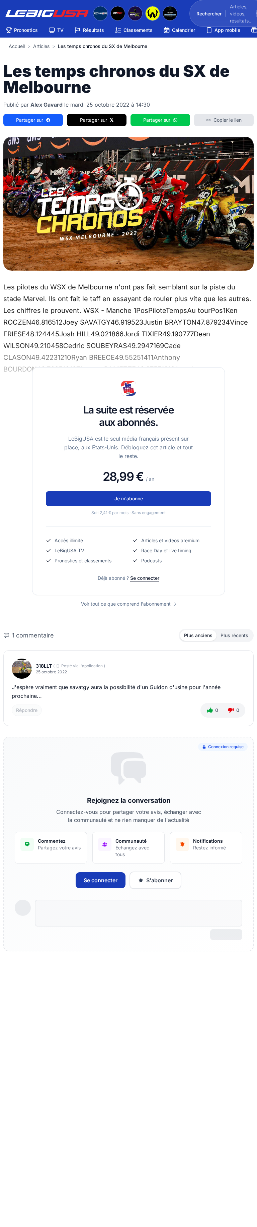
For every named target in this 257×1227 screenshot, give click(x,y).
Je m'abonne (128, 498)
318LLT (44, 666)
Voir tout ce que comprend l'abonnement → (128, 604)
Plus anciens (198, 635)
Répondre (26, 710)
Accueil (17, 46)
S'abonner (159, 880)
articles (41, 46)
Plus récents (234, 635)
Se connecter (144, 578)
